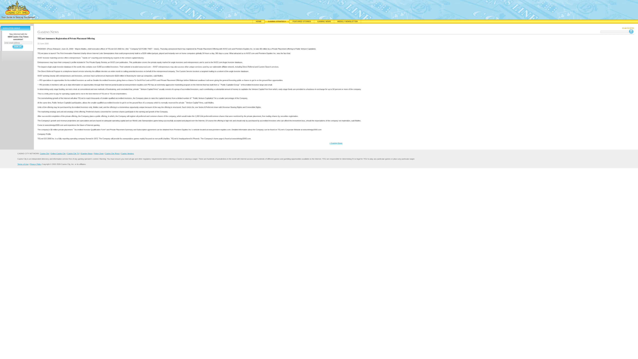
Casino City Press (112, 154)
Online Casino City (58, 154)
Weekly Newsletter (347, 21)
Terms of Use (22, 164)
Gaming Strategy (277, 21)
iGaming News (87, 154)
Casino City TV (73, 154)
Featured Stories (302, 21)
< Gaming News (335, 143)
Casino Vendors (127, 154)
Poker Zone (99, 154)
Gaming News (324, 21)
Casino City (44, 154)
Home (258, 21)
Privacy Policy (35, 164)
